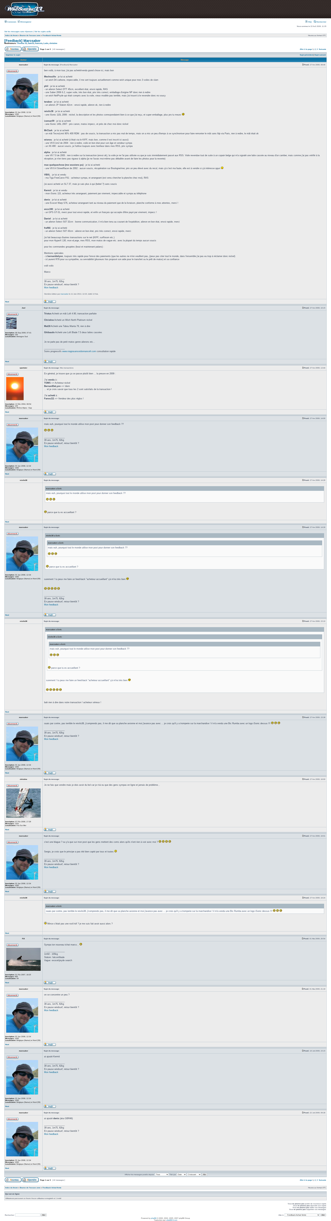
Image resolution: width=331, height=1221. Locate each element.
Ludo (45, 43)
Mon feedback (51, 287)
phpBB (154, 1218)
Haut (7, 302)
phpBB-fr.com (172, 1220)
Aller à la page (306, 49)
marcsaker (65, 294)
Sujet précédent (306, 55)
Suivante (322, 49)
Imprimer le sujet (13, 55)
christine (53, 43)
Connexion (11, 22)
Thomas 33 (22, 43)
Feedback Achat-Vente (52, 35)
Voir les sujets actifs (42, 32)
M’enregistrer (25, 22)
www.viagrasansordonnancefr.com (79, 351)
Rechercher (321, 22)
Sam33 (31, 43)
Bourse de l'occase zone (30, 35)
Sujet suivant (320, 55)
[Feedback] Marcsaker (22, 41)
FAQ (309, 22)
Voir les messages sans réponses (18, 32)
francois (38, 43)
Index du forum (11, 35)
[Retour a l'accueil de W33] (24, 16)
